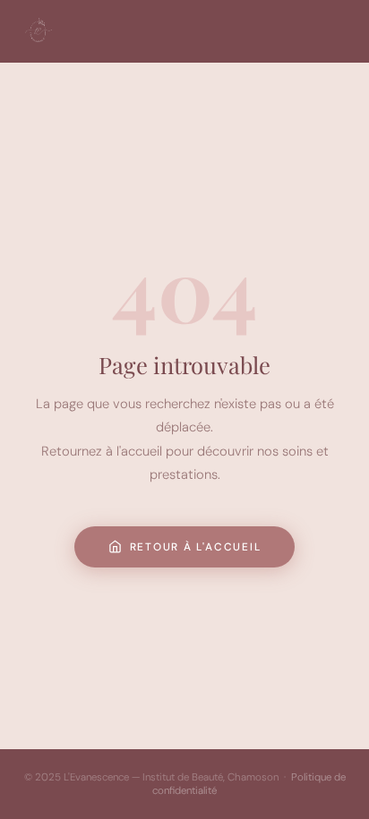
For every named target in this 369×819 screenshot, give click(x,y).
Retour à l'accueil (196, 547)
